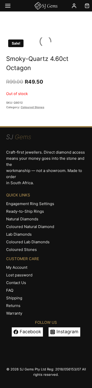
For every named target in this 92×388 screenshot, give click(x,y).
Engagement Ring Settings (30, 203)
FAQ (9, 290)
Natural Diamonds (22, 219)
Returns (13, 305)
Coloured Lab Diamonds (28, 241)
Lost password (19, 275)
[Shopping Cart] (87, 5)
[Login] (74, 5)
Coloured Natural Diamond (30, 226)
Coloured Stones (32, 107)
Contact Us (16, 282)
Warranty (14, 313)
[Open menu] (8, 5)
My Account (16, 267)
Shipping (14, 298)
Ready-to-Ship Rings (25, 211)
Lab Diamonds (19, 234)
